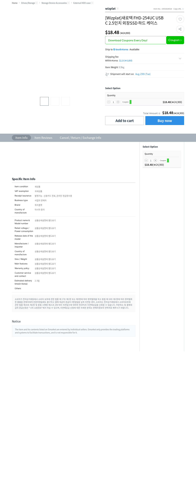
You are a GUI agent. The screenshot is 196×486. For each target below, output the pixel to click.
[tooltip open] (159, 113)
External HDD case (82, 2)
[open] (144, 58)
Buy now (165, 120)
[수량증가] (118, 101)
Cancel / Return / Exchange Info (80, 138)
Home (15, 2)
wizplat (110, 8)
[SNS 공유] (180, 29)
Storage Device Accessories (54, 2)
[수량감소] (108, 101)
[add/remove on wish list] (180, 19)
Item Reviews (43, 138)
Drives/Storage (28, 2)
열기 (36, 3)
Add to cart (125, 120)
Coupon (125, 102)
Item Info (21, 138)
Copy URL (177, 8)
